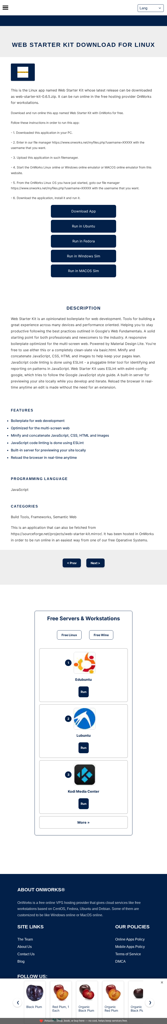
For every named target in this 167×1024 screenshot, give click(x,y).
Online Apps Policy (130, 939)
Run (84, 692)
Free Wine (101, 635)
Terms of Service (128, 954)
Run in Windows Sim (83, 256)
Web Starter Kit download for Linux (83, 44)
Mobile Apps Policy (130, 947)
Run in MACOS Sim (83, 271)
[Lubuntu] (86, 719)
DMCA (120, 961)
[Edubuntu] (86, 663)
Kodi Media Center (83, 791)
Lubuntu (84, 735)
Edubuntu (83, 679)
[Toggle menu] (5, 7)
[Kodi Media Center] (86, 775)
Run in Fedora (83, 241)
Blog (21, 961)
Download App (83, 211)
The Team (25, 939)
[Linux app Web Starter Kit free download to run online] (23, 72)
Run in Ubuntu (83, 226)
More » (83, 822)
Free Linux (69, 635)
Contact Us (26, 954)
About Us (24, 947)
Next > (95, 563)
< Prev (72, 563)
